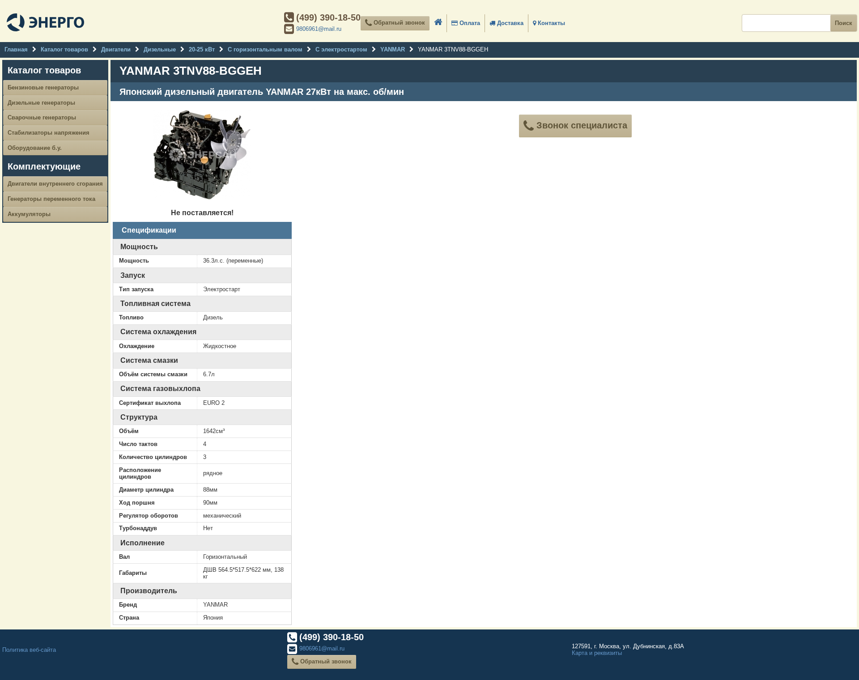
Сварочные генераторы (42, 117)
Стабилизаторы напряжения (48, 132)
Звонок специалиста (580, 125)
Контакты (550, 23)
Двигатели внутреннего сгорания (55, 183)
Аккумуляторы (29, 214)
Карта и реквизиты (597, 653)
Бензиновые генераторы (43, 87)
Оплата (469, 23)
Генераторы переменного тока (51, 199)
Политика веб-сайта (29, 649)
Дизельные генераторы (41, 102)
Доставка (509, 23)
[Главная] (45, 23)
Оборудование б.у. (35, 147)
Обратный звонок (398, 22)
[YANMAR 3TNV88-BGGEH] (202, 202)
